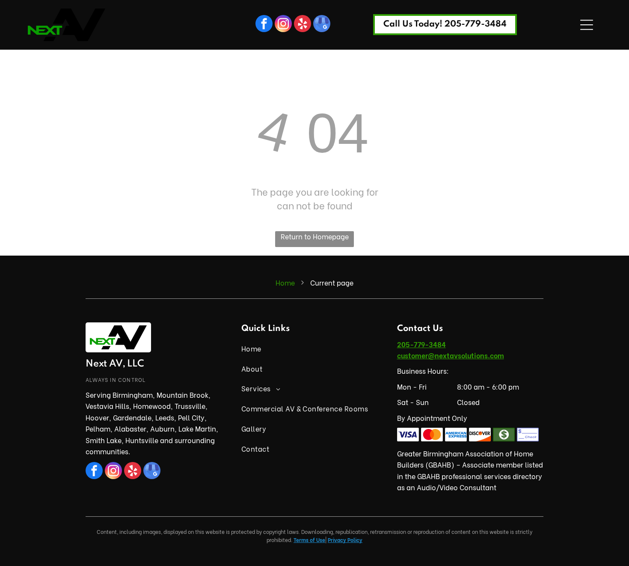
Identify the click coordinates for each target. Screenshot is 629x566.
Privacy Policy (345, 539)
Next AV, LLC (115, 364)
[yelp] (302, 24)
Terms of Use (309, 539)
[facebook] (264, 24)
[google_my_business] (321, 24)
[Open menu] (586, 24)
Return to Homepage (315, 236)
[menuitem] (314, 349)
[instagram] (283, 24)
